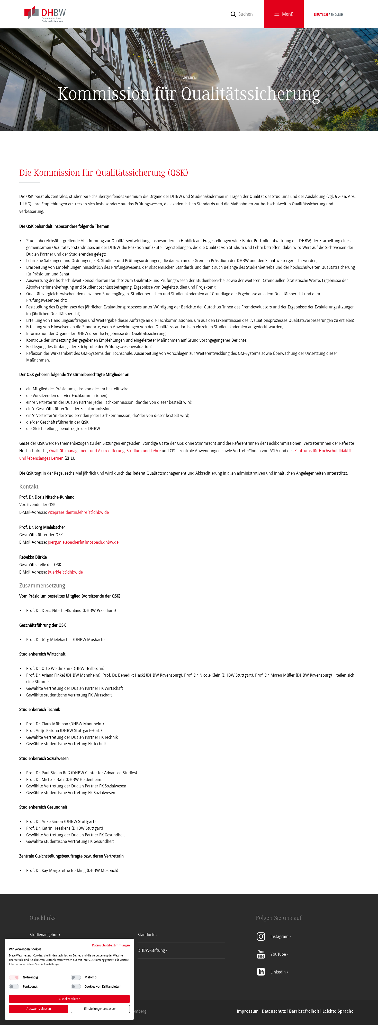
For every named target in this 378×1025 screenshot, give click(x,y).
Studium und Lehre (144, 450)
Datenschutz (274, 1011)
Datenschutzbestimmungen (111, 945)
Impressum (247, 1011)
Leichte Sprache (338, 1011)
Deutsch (321, 15)
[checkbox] (14, 977)
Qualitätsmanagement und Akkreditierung (86, 450)
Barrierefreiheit (304, 1011)
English (336, 15)
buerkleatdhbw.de (65, 572)
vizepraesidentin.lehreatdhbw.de (78, 512)
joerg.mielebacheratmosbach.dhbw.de (83, 542)
